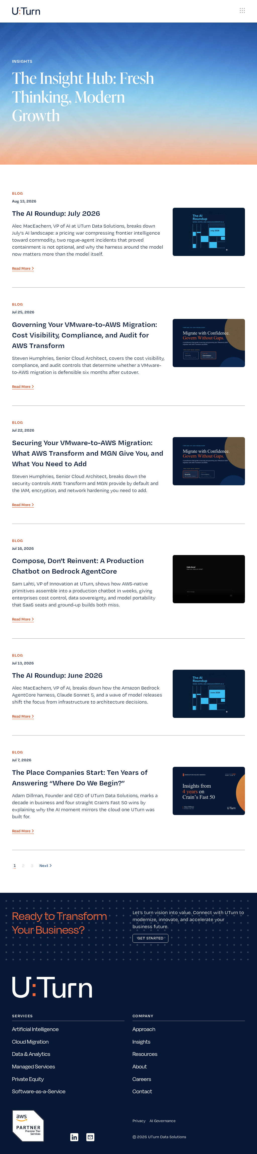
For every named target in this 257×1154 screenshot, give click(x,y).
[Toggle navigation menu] (242, 10)
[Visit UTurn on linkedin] (74, 1137)
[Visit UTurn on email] (90, 1137)
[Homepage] (26, 11)
